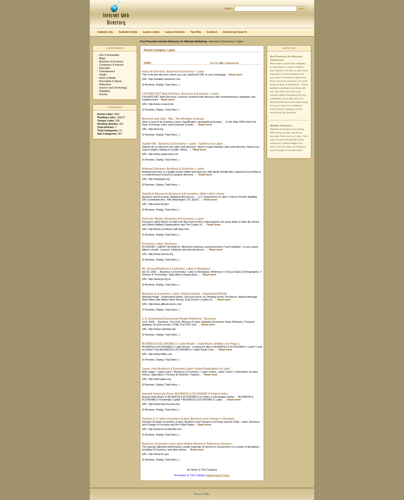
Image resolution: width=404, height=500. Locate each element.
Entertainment (107, 71)
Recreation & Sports (110, 81)
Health (102, 74)
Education (104, 68)
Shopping (104, 90)
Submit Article (128, 32)
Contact (212, 32)
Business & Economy (222, 41)
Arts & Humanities (109, 55)
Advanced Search (235, 32)
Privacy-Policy (202, 494)
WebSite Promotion (281, 125)
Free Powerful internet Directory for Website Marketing (173, 41)
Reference (105, 84)
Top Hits (195, 32)
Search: (228, 8)
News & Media (107, 77)
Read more (235, 74)
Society (103, 94)
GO (301, 9)
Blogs (102, 58)
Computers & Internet (111, 64)
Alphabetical (232, 63)
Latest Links (151, 32)
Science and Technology (113, 87)
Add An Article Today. (218, 475)
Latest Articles (175, 32)
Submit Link (105, 32)
